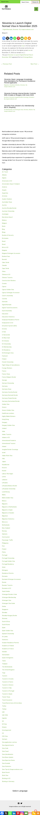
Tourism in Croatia (7, 679)
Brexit (4, 244)
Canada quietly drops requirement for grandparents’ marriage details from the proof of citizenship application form (19, 160)
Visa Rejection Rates (8, 760)
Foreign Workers (7, 368)
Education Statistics (8, 317)
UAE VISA (5, 715)
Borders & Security (9, 97)
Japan (4, 461)
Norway (4, 531)
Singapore (5, 609)
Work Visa (5, 775)
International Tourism (8, 443)
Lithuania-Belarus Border (9, 486)
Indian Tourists (6, 434)
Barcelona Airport (7, 217)
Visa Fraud (5, 751)
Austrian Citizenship (8, 211)
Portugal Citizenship (8, 558)
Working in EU (6, 778)
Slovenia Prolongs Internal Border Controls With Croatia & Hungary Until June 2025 (20, 94)
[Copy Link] (25, 37)
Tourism (4, 676)
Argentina (5, 193)
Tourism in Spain (7, 694)
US (3, 733)
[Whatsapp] (14, 37)
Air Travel (5, 172)
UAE (3, 712)
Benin (3, 226)
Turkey (4, 706)
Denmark (4, 301)
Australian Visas (7, 202)
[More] (29, 37)
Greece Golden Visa (8, 410)
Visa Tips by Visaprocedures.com (12, 769)
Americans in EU (7, 181)
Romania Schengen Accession (11, 579)
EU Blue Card (6, 338)
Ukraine (31, 109)
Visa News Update (7, 757)
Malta (3, 495)
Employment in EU (7, 323)
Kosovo (4, 467)
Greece (4, 407)
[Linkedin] (11, 37)
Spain (3, 627)
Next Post (35, 64)
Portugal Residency (8, 564)
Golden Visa (5, 404)
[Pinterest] (18, 37)
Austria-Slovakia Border (9, 208)
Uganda (4, 718)
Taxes (4, 661)
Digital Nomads (7, 29)
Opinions (4, 534)
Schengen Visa (6, 600)
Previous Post (6, 64)
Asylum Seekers (7, 199)
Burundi (4, 259)
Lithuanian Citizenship (8, 489)
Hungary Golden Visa (8, 425)
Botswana (5, 238)
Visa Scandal (6, 763)
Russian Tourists (7, 585)
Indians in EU (6, 437)
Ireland (4, 446)
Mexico (4, 501)
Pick (3, 546)
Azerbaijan (5, 214)
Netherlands (5, 525)
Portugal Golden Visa (8, 561)
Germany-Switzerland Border (11, 401)
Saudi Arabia (6, 591)
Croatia (4, 283)
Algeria (4, 178)
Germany (5, 386)
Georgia (4, 380)
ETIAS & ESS (6, 335)
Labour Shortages (7, 474)
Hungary (4, 422)
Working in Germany (8, 781)
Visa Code (5, 748)
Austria (4, 205)
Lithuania (5, 483)
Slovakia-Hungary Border (9, 615)
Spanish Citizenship (8, 633)
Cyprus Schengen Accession (11, 292)
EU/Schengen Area (18, 109)
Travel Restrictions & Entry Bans (12, 703)
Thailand (4, 664)
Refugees (5, 570)
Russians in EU (6, 588)
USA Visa (5, 736)
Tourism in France (7, 682)
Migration (6, 85)
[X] (7, 37)
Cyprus (4, 286)
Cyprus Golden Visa (8, 289)
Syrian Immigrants (7, 658)
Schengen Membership (9, 597)
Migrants (4, 504)
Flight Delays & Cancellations (11, 365)
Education (5, 314)
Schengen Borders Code (9, 594)
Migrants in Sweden (8, 513)
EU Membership (8, 109)
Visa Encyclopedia (14, 11)
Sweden (4, 651)
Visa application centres (9, 742)
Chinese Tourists (7, 277)
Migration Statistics (8, 519)
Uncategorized (6, 730)
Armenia (4, 196)
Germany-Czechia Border (9, 392)
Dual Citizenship (7, 311)
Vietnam (4, 739)
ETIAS (4, 332)
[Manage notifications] (35, 810)
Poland (4, 549)
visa (23, 46)
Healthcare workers (8, 413)
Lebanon (4, 479)
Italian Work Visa (7, 455)
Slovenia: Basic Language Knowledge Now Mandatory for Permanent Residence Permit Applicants (19, 81)
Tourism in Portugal (8, 691)
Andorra (4, 187)
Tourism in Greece (7, 685)
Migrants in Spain (7, 510)
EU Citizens (5, 341)
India (3, 431)
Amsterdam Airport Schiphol (11, 184)
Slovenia (15, 29)
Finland (4, 359)
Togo (3, 673)
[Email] (22, 37)
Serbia (4, 606)
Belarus (4, 220)
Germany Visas (6, 389)
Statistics (5, 639)
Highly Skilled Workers (8, 416)
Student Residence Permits (10, 642)
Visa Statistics (6, 766)
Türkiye (4, 709)
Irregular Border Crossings (22, 97)
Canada (4, 265)
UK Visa (4, 724)
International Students (9, 440)
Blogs (3, 232)
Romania (4, 576)
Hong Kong (5, 419)
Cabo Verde (5, 262)
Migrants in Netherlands (9, 507)
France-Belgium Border (9, 377)
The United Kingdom (8, 670)
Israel (3, 452)
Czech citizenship (7, 295)
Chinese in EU (6, 274)
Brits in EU (5, 247)
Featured (5, 356)
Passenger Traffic (7, 540)
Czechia (4, 298)
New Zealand (6, 528)
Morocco (5, 522)
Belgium (4, 223)
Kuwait (4, 470)
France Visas (6, 374)
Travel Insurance (7, 700)
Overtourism (6, 537)
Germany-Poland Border (9, 398)
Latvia (4, 476)
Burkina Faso (6, 256)
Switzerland (5, 655)
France (4, 371)
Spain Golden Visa (7, 630)
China (3, 271)
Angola (4, 190)
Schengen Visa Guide (8, 603)
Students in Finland (8, 646)
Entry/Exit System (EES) (9, 326)
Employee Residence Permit (10, 320)
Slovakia (4, 612)
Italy (3, 458)
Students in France (8, 649)
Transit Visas (6, 697)
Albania (4, 175)
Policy (4, 552)
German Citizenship (8, 383)
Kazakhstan (5, 464)
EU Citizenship (6, 344)
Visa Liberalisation (7, 754)
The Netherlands (7, 667)
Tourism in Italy (7, 688)
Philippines (5, 543)
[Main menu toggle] (36, 9)
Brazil (3, 241)
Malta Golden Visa (7, 498)
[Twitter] (21, 803)
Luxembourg (6, 492)
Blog (3, 229)
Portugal (4, 555)
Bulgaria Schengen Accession (11, 253)
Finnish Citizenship (7, 362)
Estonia (4, 329)
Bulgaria (4, 250)
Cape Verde (5, 268)
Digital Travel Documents (9, 307)
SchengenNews (28, 57)
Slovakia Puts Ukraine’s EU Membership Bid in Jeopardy (19, 106)
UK (3, 721)
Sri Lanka (5, 636)
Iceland (4, 428)
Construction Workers (9, 280)
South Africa (6, 621)
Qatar (3, 567)
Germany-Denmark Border (10, 395)
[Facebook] (3, 37)
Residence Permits (15, 85)
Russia (4, 582)
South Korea (6, 624)
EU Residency (6, 350)
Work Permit (6, 772)
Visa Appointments (8, 745)
